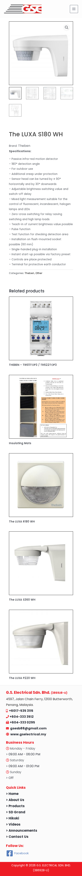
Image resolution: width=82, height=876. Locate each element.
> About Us (15, 800)
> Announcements (21, 830)
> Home (12, 794)
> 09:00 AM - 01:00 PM (22, 766)
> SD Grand (15, 812)
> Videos (13, 824)
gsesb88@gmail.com (28, 728)
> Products (15, 806)
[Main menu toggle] (74, 9)
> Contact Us (17, 836)
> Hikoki (12, 818)
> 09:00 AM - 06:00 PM (23, 754)
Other (38, 273)
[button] (66, 27)
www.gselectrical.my (28, 734)
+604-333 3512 (22, 716)
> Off (10, 778)
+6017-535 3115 (21, 710)
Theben (29, 273)
